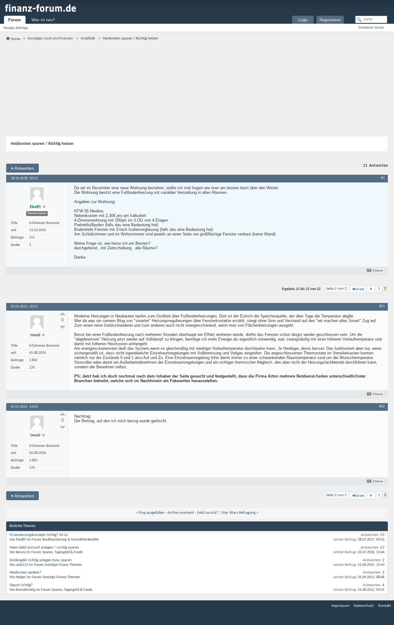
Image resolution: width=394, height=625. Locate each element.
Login (303, 20)
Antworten (22, 168)
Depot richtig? (21, 585)
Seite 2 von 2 (336, 289)
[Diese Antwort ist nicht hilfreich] (62, 327)
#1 (383, 178)
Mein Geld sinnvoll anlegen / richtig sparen (44, 547)
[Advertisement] (197, 89)
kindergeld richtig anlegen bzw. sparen (41, 560)
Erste (360, 289)
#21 (382, 306)
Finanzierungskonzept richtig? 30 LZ (39, 535)
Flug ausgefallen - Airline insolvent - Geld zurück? (178, 513)
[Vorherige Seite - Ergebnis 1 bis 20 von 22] (371, 289)
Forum (14, 20)
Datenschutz (364, 606)
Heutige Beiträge (15, 28)
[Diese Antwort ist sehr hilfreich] (62, 314)
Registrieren (330, 20)
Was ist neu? (43, 20)
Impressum (340, 606)
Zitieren (378, 270)
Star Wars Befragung (238, 513)
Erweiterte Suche (371, 27)
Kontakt (384, 606)
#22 (382, 406)
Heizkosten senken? (25, 572)
